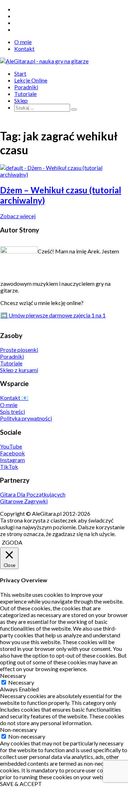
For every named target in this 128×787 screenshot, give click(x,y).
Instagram (12, 459)
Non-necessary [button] (18, 729)
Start (20, 73)
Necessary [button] (13, 675)
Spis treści (12, 411)
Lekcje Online (30, 80)
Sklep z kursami (19, 369)
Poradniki (26, 87)
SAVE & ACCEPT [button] (21, 783)
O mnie (23, 41)
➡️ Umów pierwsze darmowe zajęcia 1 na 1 (53, 315)
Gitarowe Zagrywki (24, 501)
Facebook (12, 453)
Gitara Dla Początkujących (32, 494)
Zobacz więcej (18, 216)
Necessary (21, 682)
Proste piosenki (19, 349)
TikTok (9, 466)
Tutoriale (25, 93)
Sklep (21, 100)
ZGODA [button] (12, 542)
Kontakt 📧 (14, 397)
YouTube (11, 446)
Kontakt (24, 48)
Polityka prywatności (26, 418)
